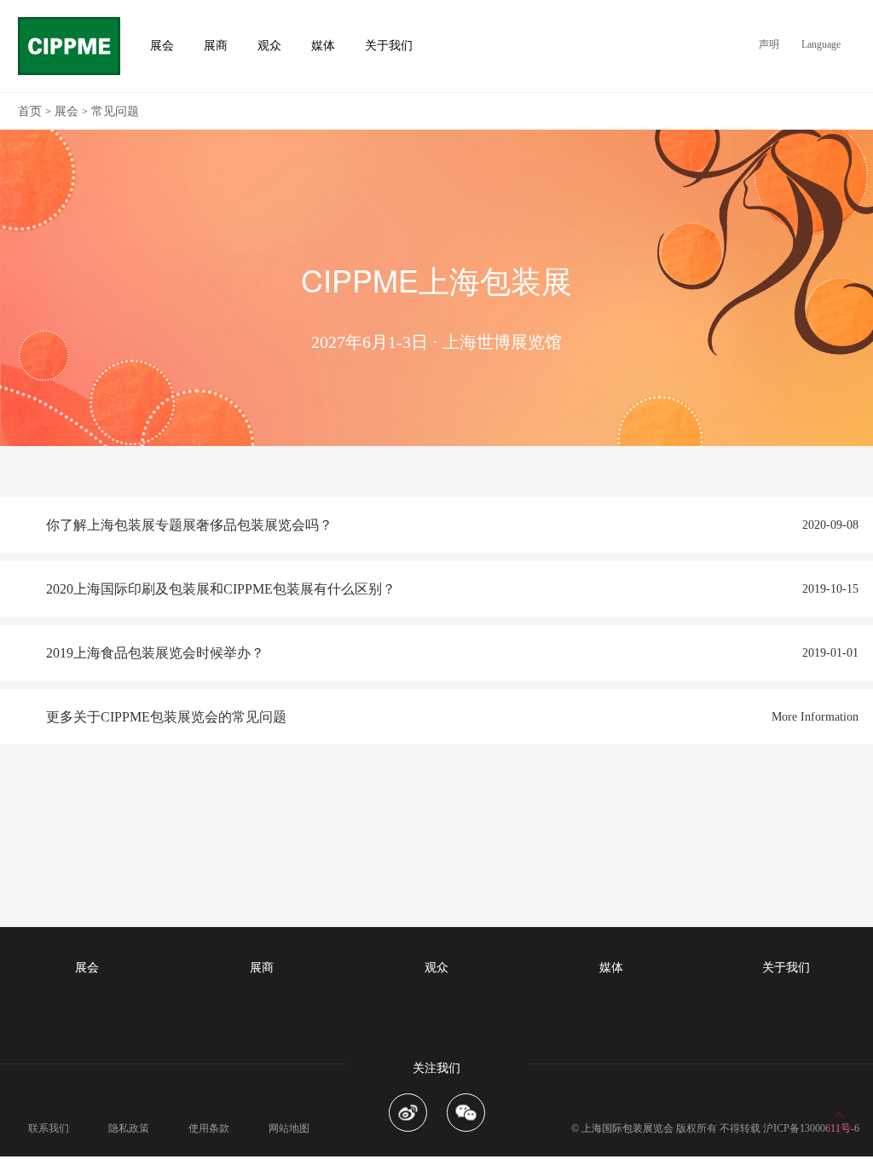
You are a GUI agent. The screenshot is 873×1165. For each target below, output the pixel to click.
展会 (66, 111)
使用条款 (208, 1128)
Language (821, 44)
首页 (30, 111)
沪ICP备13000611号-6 (811, 1128)
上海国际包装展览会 (627, 1128)
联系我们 (48, 1128)
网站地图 (289, 1128)
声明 (769, 44)
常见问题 (115, 111)
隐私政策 (128, 1128)
